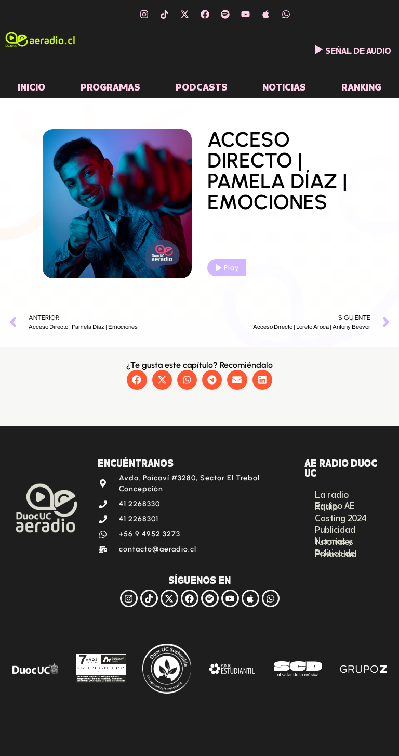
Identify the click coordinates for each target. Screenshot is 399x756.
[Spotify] (225, 14)
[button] (137, 380)
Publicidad (335, 528)
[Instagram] (144, 14)
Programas (110, 86)
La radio (332, 493)
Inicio (31, 86)
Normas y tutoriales (334, 540)
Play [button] (231, 268)
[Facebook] (205, 14)
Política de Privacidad (335, 552)
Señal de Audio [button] (358, 49)
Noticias (284, 86)
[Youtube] (245, 14)
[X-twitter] (184, 14)
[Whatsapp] (286, 14)
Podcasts (202, 86)
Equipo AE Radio (335, 505)
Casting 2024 (341, 517)
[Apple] (265, 14)
